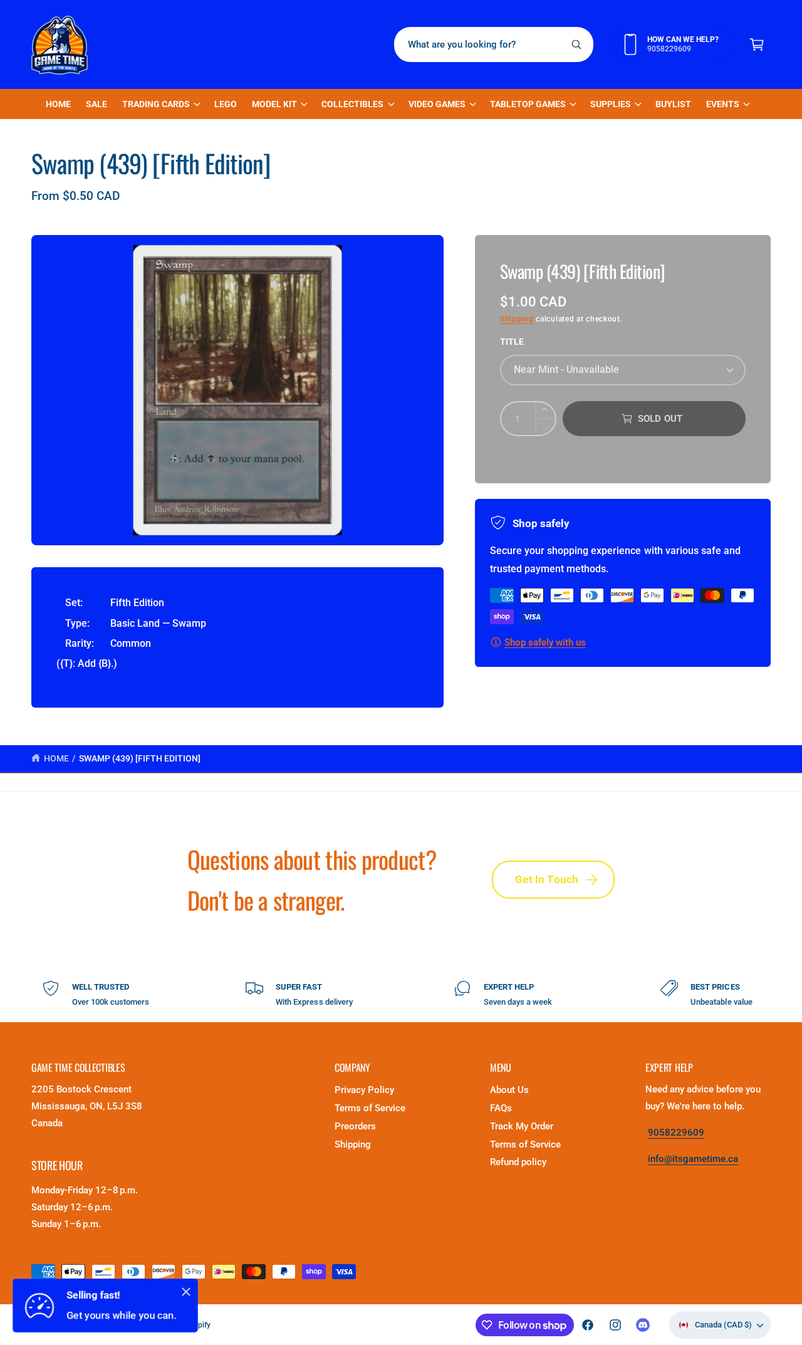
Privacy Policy (364, 1090)
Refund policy (518, 1162)
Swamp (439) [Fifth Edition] (139, 758)
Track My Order (521, 1126)
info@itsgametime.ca (693, 1158)
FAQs (501, 1108)
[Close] (186, 1291)
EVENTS (722, 104)
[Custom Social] (643, 1325)
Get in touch (546, 879)
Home (56, 758)
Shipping (517, 319)
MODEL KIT (274, 104)
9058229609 (676, 1132)
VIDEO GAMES (437, 104)
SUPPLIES (610, 104)
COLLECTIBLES (352, 104)
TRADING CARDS (156, 104)
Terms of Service (370, 1108)
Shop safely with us (545, 642)
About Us (509, 1090)
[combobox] (494, 44)
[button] (757, 44)
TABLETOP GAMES (528, 104)
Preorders (355, 1126)
